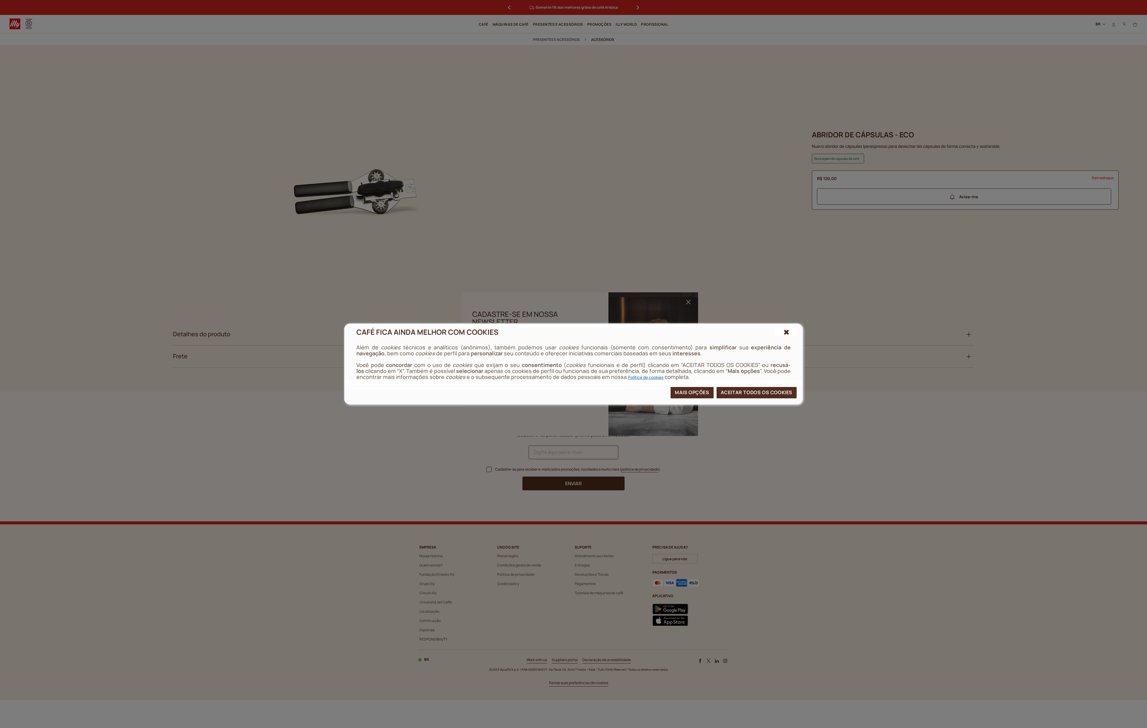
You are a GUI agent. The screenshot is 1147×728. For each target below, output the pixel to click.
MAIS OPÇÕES (692, 392)
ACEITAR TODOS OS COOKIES (756, 392)
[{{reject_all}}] (786, 332)
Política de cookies (645, 377)
